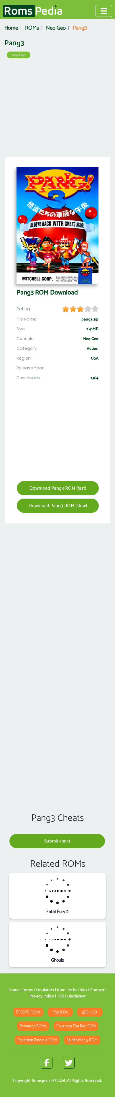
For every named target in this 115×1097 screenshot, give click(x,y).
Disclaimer (76, 996)
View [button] (57, 890)
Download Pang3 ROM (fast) (57, 488)
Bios (83, 989)
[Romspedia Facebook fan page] (46, 1063)
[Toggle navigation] (104, 11)
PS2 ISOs (60, 1012)
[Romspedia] (32, 11)
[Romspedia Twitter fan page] (69, 1063)
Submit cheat (57, 841)
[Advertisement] (57, 109)
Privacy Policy (41, 996)
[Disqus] (57, 722)
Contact (97, 989)
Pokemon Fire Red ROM (76, 1026)
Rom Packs (67, 989)
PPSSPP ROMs (28, 1012)
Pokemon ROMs (33, 1026)
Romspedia (42, 1080)
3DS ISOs (89, 1012)
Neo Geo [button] (18, 55)
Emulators (45, 989)
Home (14, 989)
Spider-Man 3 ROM (82, 1039)
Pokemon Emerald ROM (37, 1039)
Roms (27, 989)
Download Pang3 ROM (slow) (58, 505)
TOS (60, 996)
